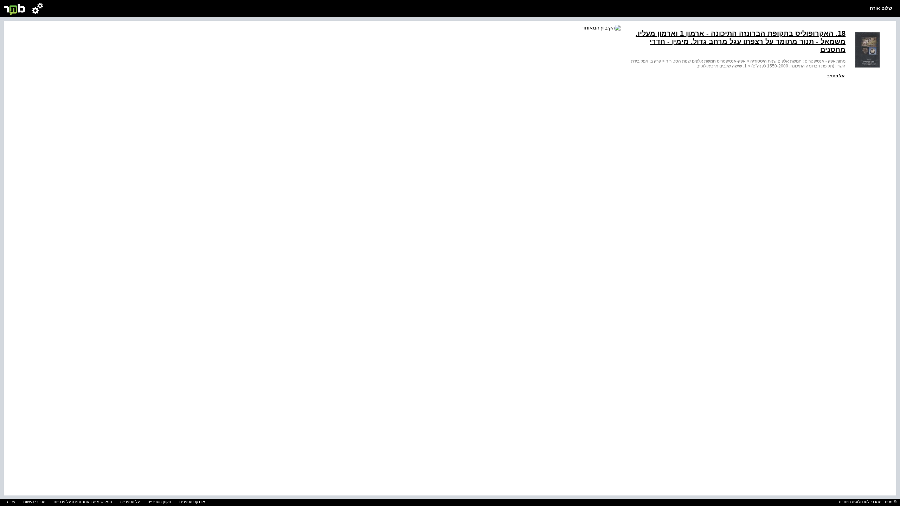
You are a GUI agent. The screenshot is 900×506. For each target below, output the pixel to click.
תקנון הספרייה (159, 502)
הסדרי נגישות (34, 502)
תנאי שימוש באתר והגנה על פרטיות (82, 502)
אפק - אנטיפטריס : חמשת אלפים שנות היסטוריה (793, 61)
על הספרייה (130, 502)
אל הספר (835, 75)
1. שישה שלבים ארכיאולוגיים (721, 66)
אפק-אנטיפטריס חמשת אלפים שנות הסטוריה (706, 61)
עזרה (11, 502)
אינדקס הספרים (192, 502)
